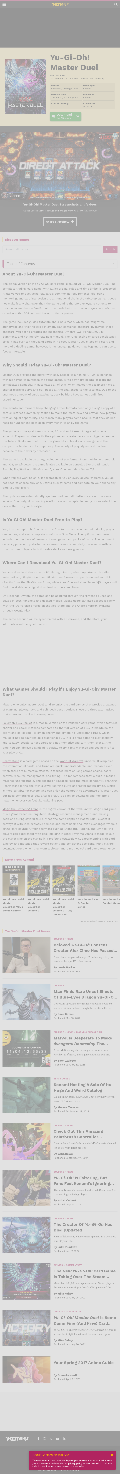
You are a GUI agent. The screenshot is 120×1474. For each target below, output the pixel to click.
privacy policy (75, 1463)
